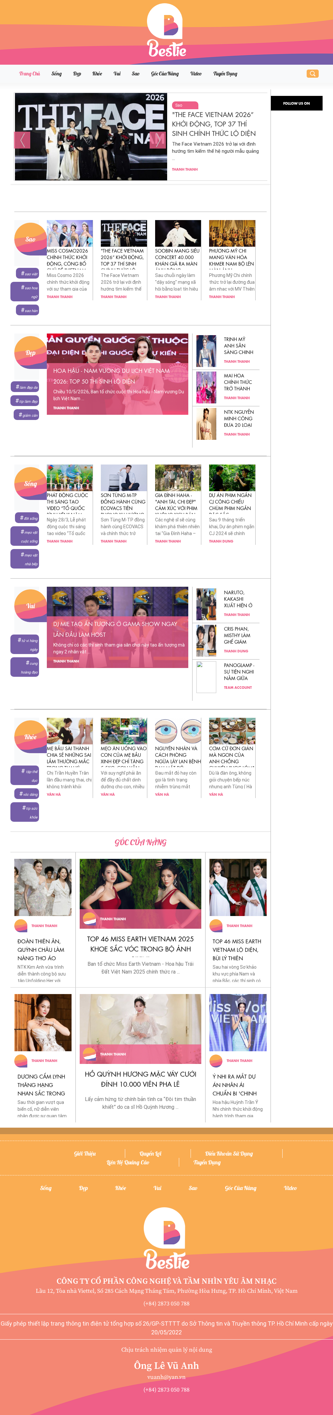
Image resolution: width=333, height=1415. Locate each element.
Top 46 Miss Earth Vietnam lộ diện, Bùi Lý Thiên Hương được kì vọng (237, 957)
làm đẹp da (28, 388)
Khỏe (97, 73)
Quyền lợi (150, 1153)
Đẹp (77, 73)
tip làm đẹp (28, 402)
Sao (136, 73)
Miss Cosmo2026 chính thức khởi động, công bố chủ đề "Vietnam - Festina (67, 263)
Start (138, 188)
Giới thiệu (85, 1153)
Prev (22, 140)
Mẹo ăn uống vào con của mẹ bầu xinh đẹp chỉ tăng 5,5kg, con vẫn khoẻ (124, 761)
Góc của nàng (165, 73)
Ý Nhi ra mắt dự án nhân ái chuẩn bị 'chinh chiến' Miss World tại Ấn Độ (238, 1093)
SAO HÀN (31, 311)
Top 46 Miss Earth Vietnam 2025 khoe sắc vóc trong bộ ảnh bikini (140, 948)
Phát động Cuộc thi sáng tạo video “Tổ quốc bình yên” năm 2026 (67, 508)
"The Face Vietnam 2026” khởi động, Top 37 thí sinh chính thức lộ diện (122, 263)
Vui (116, 73)
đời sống (30, 519)
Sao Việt (31, 274)
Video (196, 73)
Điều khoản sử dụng (229, 1153)
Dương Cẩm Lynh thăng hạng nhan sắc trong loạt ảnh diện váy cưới (42, 1093)
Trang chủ (29, 73)
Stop (143, 188)
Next (158, 140)
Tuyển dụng (225, 73)
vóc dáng (30, 795)
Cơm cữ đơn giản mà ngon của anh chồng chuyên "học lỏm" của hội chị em (231, 761)
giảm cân (29, 415)
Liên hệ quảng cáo (128, 1162)
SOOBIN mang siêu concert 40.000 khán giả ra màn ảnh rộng (216, 123)
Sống (56, 73)
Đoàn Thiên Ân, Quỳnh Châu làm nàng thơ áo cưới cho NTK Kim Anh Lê (42, 957)
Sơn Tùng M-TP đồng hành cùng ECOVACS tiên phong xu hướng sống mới (123, 508)
